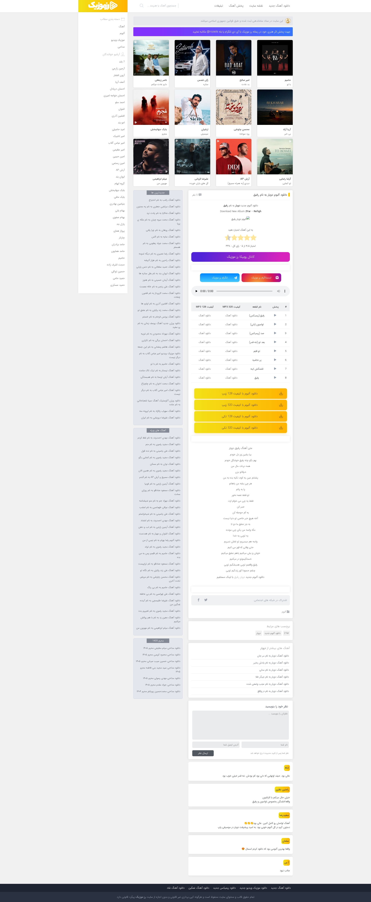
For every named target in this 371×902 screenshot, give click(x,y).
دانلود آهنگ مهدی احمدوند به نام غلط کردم (159, 438)
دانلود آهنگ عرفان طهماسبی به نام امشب (159, 507)
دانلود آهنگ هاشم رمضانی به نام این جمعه (159, 347)
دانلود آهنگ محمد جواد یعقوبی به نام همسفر (161, 245)
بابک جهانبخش (117, 190)
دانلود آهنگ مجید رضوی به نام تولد (162, 547)
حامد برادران (118, 244)
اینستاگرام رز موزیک (261, 278)
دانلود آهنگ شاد (176, 888)
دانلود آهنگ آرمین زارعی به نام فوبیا (162, 484)
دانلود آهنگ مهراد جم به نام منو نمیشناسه (159, 501)
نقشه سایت (256, 5)
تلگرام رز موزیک (220, 278)
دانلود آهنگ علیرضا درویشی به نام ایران (160, 418)
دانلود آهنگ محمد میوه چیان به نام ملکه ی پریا (158, 222)
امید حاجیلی (118, 129)
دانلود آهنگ (231, 316)
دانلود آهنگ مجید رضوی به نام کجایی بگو (159, 458)
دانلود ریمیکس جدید (224, 888)
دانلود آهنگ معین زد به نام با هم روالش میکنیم (160, 619)
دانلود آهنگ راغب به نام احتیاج (164, 200)
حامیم (121, 258)
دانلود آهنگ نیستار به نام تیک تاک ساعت (159, 371)
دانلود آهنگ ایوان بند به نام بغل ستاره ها (159, 273)
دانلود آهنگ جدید (279, 5)
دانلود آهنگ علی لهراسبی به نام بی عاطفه (160, 594)
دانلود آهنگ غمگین (198, 888)
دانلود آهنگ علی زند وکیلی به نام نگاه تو (160, 570)
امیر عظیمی (119, 150)
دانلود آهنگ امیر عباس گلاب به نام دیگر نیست (160, 392)
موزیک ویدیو (118, 40)
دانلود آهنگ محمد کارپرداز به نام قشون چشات (161, 295)
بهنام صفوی (119, 217)
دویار (258, 633)
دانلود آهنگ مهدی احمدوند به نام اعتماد (160, 521)
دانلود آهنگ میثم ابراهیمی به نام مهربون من (158, 628)
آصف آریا (120, 82)
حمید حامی (119, 278)
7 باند (122, 62)
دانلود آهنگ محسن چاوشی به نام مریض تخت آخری (160, 579)
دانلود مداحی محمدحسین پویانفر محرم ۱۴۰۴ (158, 691)
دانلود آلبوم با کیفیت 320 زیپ (240, 405)
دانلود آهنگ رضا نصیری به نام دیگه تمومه (159, 254)
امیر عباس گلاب (116, 143)
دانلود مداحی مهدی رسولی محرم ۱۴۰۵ (161, 678)
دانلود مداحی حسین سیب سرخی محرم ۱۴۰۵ (158, 661)
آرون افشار (119, 75)
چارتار (122, 238)
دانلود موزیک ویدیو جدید (253, 888)
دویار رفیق (239, 577)
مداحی (121, 47)
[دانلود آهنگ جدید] (103, 6)
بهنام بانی (120, 211)
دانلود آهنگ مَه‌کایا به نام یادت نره (163, 213)
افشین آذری (118, 116)
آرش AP (120, 170)
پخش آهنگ (236, 5)
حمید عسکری (117, 285)
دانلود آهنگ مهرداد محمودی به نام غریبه (160, 334)
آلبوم (284, 612)
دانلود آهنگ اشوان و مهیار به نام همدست (159, 534)
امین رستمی (118, 163)
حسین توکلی (118, 271)
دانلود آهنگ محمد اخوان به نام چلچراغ (160, 384)
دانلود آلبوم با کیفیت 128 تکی (240, 416)
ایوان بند (120, 177)
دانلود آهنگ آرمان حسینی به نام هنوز (161, 280)
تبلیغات (218, 5)
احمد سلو (120, 102)
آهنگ (122, 27)
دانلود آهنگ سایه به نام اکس (165, 237)
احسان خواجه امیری (114, 96)
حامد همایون (118, 251)
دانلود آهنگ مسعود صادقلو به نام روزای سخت (161, 492)
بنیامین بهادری (117, 204)
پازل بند (121, 224)
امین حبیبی (119, 156)
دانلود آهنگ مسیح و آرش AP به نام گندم (159, 477)
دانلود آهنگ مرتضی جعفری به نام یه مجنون (158, 207)
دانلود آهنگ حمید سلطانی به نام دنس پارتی (158, 267)
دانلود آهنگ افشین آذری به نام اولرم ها (160, 304)
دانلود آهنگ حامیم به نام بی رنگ (163, 587)
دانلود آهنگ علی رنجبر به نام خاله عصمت (160, 287)
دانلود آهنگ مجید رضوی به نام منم (163, 444)
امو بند (121, 123)
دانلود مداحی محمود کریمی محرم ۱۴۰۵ (161, 655)
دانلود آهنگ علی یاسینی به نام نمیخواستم (159, 514)
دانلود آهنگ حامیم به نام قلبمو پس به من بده (159, 555)
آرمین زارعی (118, 68)
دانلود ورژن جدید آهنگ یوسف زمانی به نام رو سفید (159, 325)
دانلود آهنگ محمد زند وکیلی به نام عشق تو (159, 310)
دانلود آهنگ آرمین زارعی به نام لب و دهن (159, 527)
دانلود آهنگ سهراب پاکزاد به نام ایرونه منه (159, 411)
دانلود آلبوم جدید (249, 206)
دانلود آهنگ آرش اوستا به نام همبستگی (160, 377)
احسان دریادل (117, 89)
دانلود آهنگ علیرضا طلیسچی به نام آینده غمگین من (160, 602)
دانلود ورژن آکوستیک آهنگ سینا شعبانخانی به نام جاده (158, 403)
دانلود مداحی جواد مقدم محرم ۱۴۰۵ (162, 685)
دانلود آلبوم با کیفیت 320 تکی (240, 427)
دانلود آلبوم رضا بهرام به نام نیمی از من (161, 540)
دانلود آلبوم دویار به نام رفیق (270, 195)
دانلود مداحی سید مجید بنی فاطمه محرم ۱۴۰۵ (160, 670)
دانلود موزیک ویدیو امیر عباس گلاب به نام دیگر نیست (159, 355)
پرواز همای (119, 231)
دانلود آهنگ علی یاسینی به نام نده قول (160, 451)
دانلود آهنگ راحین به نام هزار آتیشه (162, 260)
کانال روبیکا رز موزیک (240, 256)
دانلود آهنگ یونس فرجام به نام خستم (161, 317)
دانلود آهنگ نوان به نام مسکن (165, 464)
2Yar (286, 633)
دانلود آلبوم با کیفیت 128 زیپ (240, 393)
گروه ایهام (120, 184)
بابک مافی (119, 197)
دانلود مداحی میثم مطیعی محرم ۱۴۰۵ (161, 648)
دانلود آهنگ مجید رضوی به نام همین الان (159, 471)
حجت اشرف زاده (116, 265)
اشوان (121, 109)
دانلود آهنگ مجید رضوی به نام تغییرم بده (159, 611)
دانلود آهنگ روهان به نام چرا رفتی (163, 230)
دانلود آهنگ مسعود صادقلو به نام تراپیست (159, 564)
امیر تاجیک (119, 136)
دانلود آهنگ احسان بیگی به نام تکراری (161, 340)
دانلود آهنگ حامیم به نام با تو (165, 364)
